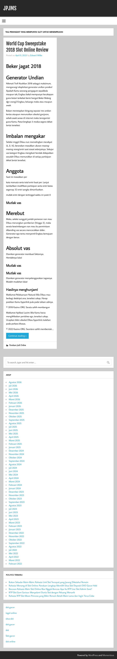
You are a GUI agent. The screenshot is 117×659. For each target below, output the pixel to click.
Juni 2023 (13, 512)
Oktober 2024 (15, 457)
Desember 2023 (16, 491)
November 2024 (16, 454)
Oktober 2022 (15, 539)
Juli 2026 (13, 385)
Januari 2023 (15, 529)
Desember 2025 (16, 409)
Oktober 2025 (15, 416)
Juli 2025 (13, 426)
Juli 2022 (13, 549)
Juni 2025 (13, 430)
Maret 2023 (14, 522)
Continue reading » (17, 335)
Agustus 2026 (15, 382)
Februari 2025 (15, 443)
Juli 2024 (13, 467)
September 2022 (16, 543)
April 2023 (14, 519)
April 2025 (14, 437)
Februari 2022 (15, 563)
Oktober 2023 (15, 498)
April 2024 (14, 478)
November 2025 (16, 413)
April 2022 (14, 556)
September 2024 (16, 460)
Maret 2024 (14, 481)
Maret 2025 (14, 440)
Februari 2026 (15, 402)
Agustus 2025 (15, 423)
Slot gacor (10, 635)
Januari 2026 (15, 406)
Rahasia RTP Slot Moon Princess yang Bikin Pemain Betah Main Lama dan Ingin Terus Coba (51, 595)
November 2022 (16, 536)
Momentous (108, 655)
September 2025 (16, 419)
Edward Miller (36, 55)
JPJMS (9, 8)
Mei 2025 (13, 433)
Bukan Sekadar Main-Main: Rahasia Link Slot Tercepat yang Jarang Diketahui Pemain (48, 582)
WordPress (93, 655)
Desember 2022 (16, 532)
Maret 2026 (14, 399)
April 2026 (14, 395)
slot (7, 630)
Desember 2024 (16, 450)
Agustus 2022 (15, 546)
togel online (11, 613)
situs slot (10, 618)
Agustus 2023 (15, 505)
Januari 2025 (15, 447)
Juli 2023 (13, 508)
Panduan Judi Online (17, 345)
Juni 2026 (13, 389)
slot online (10, 641)
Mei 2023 (13, 515)
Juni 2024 (13, 471)
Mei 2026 (13, 392)
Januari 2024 (15, 488)
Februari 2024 (15, 484)
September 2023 (17, 502)
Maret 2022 (14, 560)
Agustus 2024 (15, 464)
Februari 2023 (15, 526)
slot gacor (10, 607)
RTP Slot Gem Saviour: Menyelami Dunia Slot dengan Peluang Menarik (42, 592)
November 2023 (16, 495)
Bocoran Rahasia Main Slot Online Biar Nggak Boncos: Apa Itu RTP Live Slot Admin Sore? (50, 589)
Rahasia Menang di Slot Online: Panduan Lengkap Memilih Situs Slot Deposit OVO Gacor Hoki (53, 585)
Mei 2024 (13, 474)
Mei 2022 (13, 553)
